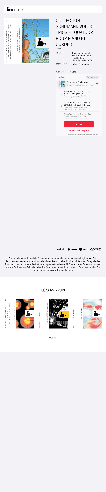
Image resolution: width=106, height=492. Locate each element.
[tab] (61, 249)
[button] (96, 9)
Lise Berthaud (78, 58)
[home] (15, 9)
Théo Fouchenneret (81, 53)
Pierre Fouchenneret (81, 55)
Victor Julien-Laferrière (82, 60)
